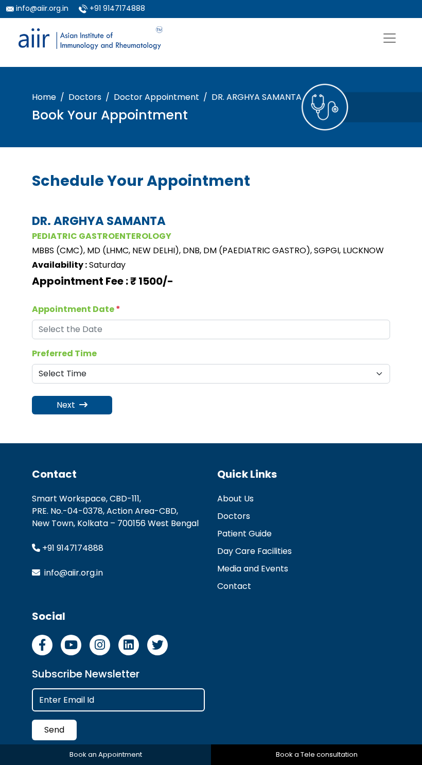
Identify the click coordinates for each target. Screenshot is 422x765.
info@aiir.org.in (42, 8)
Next (67, 405)
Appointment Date (76, 309)
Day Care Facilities (254, 551)
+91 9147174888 (117, 8)
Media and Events (252, 569)
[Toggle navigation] (389, 38)
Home (44, 97)
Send (54, 730)
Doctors (84, 97)
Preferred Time (64, 353)
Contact (234, 586)
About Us (235, 499)
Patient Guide (244, 534)
